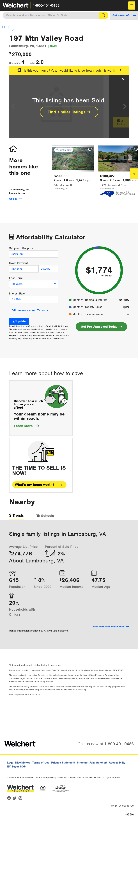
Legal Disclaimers (18, 762)
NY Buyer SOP (16, 766)
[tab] (16, 516)
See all (14, 199)
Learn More (26, 426)
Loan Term (15, 278)
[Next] (134, 173)
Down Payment (18, 263)
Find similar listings (67, 112)
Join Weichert (98, 762)
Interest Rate (17, 293)
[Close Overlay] (123, 79)
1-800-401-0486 (46, 5)
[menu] (131, 5)
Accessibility (117, 762)
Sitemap (82, 762)
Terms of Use (40, 762)
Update (21, 321)
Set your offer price (21, 248)
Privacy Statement (63, 762)
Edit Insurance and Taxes (28, 310)
